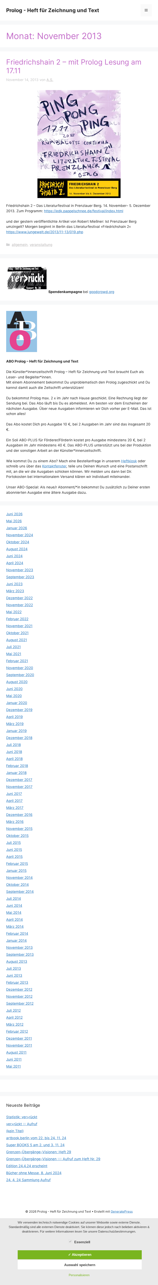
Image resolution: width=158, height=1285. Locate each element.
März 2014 (15, 927)
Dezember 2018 (19, 738)
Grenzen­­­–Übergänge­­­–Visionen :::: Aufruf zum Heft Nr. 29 (53, 1159)
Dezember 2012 (19, 989)
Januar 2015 (16, 871)
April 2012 (14, 1017)
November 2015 (19, 829)
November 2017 (19, 787)
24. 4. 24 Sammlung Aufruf (28, 1180)
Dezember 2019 (19, 710)
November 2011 (19, 1045)
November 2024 (19, 535)
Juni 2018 (14, 752)
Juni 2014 (14, 906)
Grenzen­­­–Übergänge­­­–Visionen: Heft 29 (38, 1152)
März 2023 (15, 591)
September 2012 (20, 1003)
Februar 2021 (17, 661)
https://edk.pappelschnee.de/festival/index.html (83, 211)
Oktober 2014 (17, 885)
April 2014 (14, 920)
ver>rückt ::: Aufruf (21, 1124)
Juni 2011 (14, 1059)
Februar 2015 (17, 864)
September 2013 (20, 954)
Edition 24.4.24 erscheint (26, 1166)
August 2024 (17, 549)
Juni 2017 (14, 794)
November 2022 (19, 605)
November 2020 (19, 668)
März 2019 (15, 724)
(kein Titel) (15, 1131)
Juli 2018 (13, 745)
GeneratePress (122, 1211)
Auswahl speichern (79, 1265)
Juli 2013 (13, 968)
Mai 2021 (13, 654)
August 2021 (16, 640)
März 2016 (15, 822)
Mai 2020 (14, 696)
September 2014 (20, 892)
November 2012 (19, 996)
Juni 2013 (14, 975)
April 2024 (14, 563)
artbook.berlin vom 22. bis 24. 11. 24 (36, 1138)
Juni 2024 (14, 556)
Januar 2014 (16, 941)
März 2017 (14, 808)
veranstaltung (41, 245)
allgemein (20, 245)
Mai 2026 (14, 521)
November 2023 (19, 570)
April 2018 (14, 759)
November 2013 (19, 948)
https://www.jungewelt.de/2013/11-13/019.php (44, 232)
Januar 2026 (16, 528)
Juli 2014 (13, 899)
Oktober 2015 (17, 836)
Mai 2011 (13, 1066)
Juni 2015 (14, 850)
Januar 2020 (16, 703)
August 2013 (16, 961)
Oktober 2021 (17, 633)
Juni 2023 (14, 584)
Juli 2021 (13, 647)
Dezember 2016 (19, 815)
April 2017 (14, 801)
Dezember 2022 (19, 598)
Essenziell (82, 1242)
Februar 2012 (17, 1031)
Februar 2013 (17, 982)
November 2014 (19, 878)
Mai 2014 (13, 913)
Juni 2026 (14, 514)
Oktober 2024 (17, 542)
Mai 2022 (14, 612)
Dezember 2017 (19, 780)
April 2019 (14, 717)
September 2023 (20, 577)
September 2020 (20, 675)
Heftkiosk (129, 461)
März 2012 (14, 1024)
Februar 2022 (17, 619)
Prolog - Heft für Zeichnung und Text (52, 10)
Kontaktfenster (54, 466)
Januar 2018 (16, 773)
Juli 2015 (13, 843)
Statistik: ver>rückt (21, 1117)
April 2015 (14, 857)
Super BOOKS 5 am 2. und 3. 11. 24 (35, 1145)
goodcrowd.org (101, 292)
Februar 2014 (17, 934)
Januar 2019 (16, 731)
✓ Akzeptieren (79, 1254)
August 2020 (17, 682)
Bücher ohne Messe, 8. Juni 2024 (34, 1173)
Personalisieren (79, 1275)
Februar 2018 (17, 766)
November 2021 (19, 626)
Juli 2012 (13, 1010)
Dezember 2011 (19, 1038)
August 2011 (16, 1052)
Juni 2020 (14, 689)
